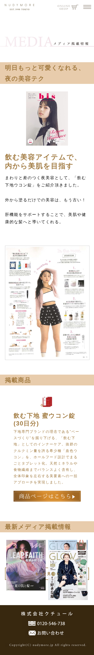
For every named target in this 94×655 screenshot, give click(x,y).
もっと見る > (47, 574)
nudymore (17, 7)
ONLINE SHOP (68, 7)
